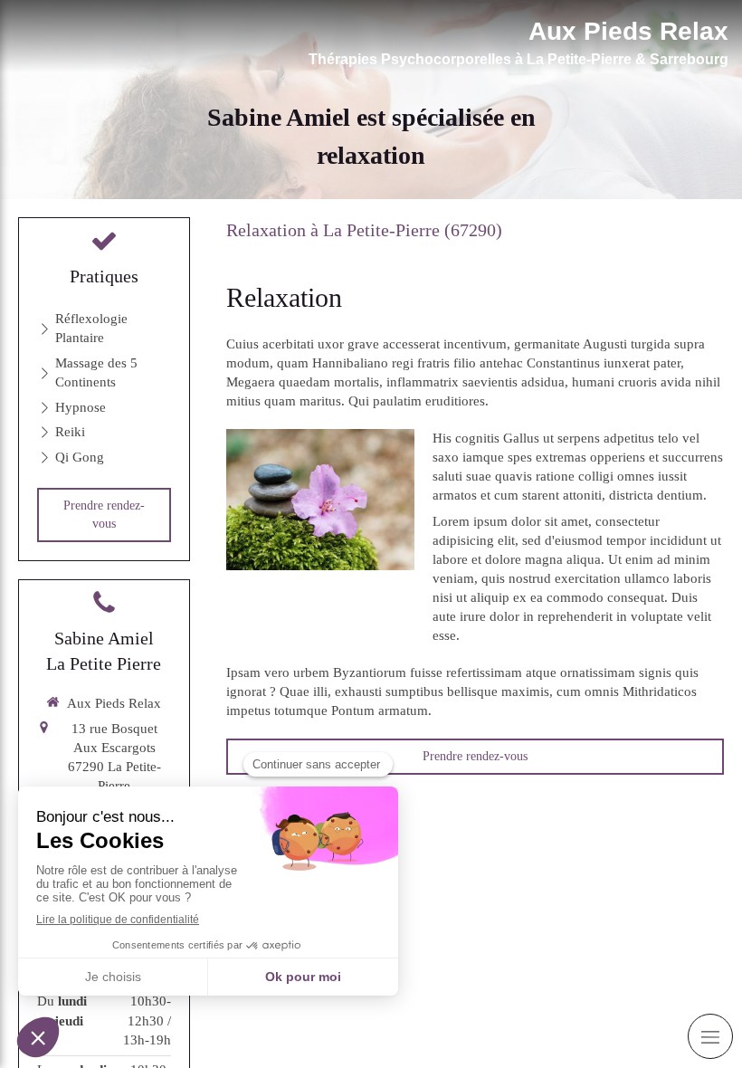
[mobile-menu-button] (710, 1036)
